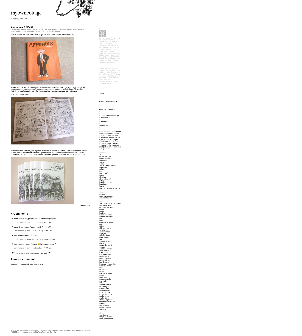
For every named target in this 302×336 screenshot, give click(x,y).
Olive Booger (104, 287)
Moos (101, 275)
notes (101, 175)
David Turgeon (104, 232)
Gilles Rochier (104, 251)
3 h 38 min (47, 248)
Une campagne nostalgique (109, 188)
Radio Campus (104, 292)
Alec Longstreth (105, 205)
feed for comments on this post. (25, 253)
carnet (101, 162)
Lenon (101, 268)
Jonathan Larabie (105, 258)
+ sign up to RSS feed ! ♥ (108, 101)
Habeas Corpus (105, 253)
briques (110, 134)
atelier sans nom (105, 156)
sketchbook (40, 31)
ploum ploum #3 (105, 179)
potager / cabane (105, 183)
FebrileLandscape (113, 115)
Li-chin (101, 271)
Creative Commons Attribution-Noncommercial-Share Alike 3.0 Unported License (61, 330)
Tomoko (102, 304)
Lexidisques (103, 270)
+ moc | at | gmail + (106, 109)
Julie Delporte (104, 262)
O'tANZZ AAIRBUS (105, 285)
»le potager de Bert (19, 19)
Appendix (55, 29)
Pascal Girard (104, 288)
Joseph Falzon (104, 260)
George (102, 247)
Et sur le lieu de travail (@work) (109, 138)
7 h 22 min (48, 222)
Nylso (101, 283)
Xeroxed (102, 309)
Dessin (101, 164)
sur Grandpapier (105, 198)
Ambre (101, 209)
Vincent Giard (104, 305)
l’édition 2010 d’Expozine (54, 153)
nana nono (103, 277)
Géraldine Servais (105, 249)
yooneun (30, 239)
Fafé (100, 239)
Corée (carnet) (112, 135)
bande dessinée (17, 29)
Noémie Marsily (105, 279)
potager (102, 181)
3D (100, 154)
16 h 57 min (48, 231)
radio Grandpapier (106, 196)
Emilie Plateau (104, 236)
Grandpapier (104, 315)
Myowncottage (16, 31)
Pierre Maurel (104, 290)
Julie (53, 151)
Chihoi (101, 226)
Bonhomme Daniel (106, 217)
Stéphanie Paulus (105, 300)
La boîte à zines (105, 266)
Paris (24, 31)
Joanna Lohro (104, 256)
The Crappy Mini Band (107, 302)
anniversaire (46, 29)
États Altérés (104, 237)
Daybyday (103, 234)
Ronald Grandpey (105, 294)
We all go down (105, 307)
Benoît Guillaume (105, 215)
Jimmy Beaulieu (105, 254)
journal (101, 169)
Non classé (103, 173)
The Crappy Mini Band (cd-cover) (109, 146)
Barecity (53, 332)
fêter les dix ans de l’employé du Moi (60, 35)
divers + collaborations (108, 166)
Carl (100, 224)
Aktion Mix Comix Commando (110, 203)
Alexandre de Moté (106, 207)
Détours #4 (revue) (107, 137)
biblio (101, 93)
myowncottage (26, 12)
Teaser (101, 186)
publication (31, 29)
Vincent (60, 151)
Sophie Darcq (104, 298)
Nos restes (103, 281)
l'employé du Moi (66, 29)
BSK (100, 219)
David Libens (103, 230)
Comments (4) (84, 205)
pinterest (103, 121)
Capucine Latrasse (106, 222)
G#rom (101, 243)
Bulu (101, 220)
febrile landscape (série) (109, 141)
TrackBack (45, 253)
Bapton (102, 213)
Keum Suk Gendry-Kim (107, 264)
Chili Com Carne (105, 228)
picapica (102, 177)
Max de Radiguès (105, 273)
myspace (102, 194)
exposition (103, 168)
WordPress (42, 332)
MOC (25, 29)
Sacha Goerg (104, 296)
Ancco (101, 211)
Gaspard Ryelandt (105, 245)
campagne (103, 160)
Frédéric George (105, 241)
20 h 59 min (51, 239)
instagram (104, 126)
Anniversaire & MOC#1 (22, 27)
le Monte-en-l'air (78, 29)
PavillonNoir (104, 117)
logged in (24, 264)
